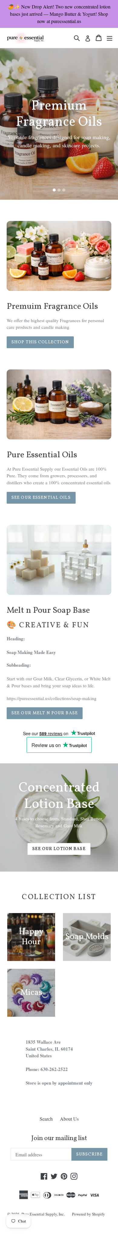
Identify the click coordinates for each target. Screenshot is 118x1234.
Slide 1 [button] (54, 190)
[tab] (54, 190)
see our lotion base (58, 849)
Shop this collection (40, 342)
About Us (69, 1119)
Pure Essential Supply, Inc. (43, 1214)
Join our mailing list (59, 1138)
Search (46, 1119)
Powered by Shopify (88, 1214)
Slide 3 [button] (63, 190)
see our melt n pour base (44, 713)
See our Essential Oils (41, 498)
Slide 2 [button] (59, 190)
